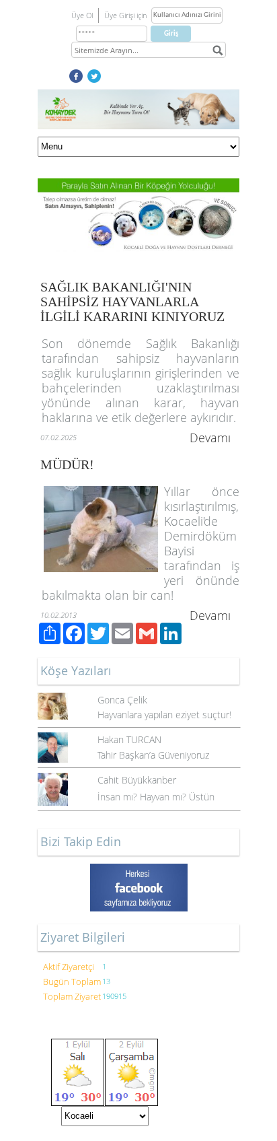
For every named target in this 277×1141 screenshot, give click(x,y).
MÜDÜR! (67, 464)
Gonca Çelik (122, 699)
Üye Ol (82, 15)
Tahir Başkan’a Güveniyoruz (153, 755)
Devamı (210, 437)
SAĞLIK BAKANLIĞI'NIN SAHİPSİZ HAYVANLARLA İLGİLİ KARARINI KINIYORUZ (132, 301)
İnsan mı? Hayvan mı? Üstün (155, 796)
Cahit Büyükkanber (136, 779)
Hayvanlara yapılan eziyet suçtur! (164, 714)
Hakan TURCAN (129, 739)
